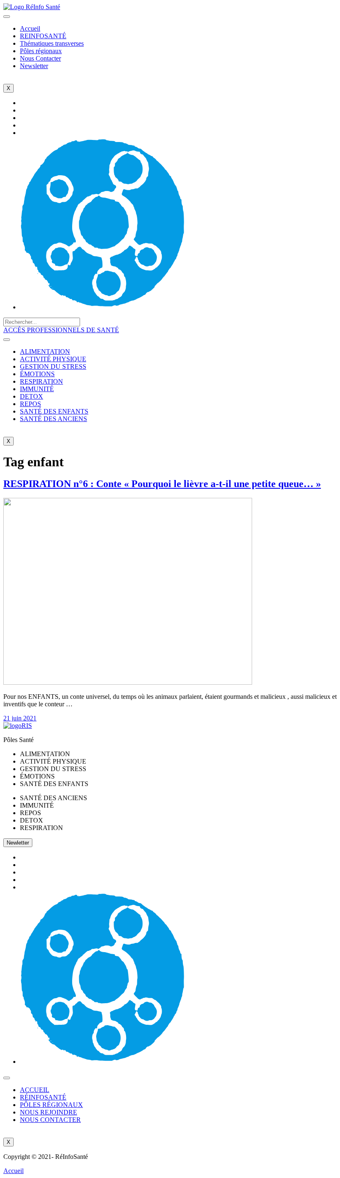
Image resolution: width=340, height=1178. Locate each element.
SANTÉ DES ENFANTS (54, 411)
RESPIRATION (41, 381)
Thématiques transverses (52, 43)
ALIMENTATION (45, 351)
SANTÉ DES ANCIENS (53, 418)
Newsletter (34, 65)
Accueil (30, 28)
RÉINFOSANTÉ (43, 1097)
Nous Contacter (40, 58)
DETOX (31, 396)
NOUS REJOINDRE (48, 1112)
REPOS (30, 403)
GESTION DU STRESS (53, 366)
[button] (61, 329)
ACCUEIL (34, 1089)
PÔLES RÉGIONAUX (51, 1104)
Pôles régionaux (41, 50)
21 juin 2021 (19, 718)
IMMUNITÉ (37, 388)
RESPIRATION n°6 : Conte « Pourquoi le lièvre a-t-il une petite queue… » (162, 483)
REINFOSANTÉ (43, 35)
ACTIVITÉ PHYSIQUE (53, 358)
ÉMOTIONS (37, 373)
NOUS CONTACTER (50, 1119)
